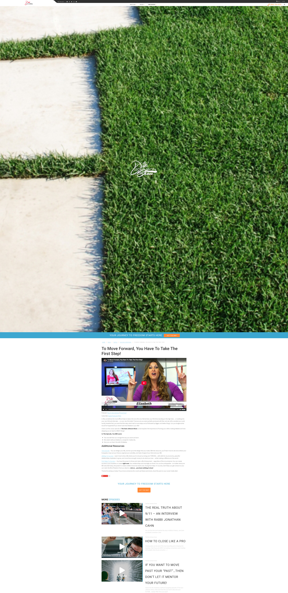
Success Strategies (125, 342)
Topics (115, 342)
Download (123, 413)
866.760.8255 (61, 1)
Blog (109, 342)
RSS (120, 416)
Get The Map (172, 335)
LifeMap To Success (107, 456)
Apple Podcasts (113, 416)
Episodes (114, 499)
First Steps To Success (108, 461)
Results (142, 4)
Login (283, 1)
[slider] (184, 409)
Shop (279, 1)
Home (103, 342)
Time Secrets (106, 451)
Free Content (151, 4)
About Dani (132, 4)
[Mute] (180, 409)
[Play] (103, 409)
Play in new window (113, 413)
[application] (144, 409)
